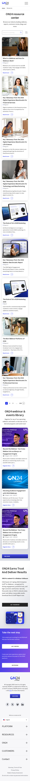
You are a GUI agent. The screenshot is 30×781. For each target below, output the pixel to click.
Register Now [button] (7, 466)
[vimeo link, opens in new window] (17, 704)
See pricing (15, 665)
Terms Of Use (18, 767)
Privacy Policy (15, 770)
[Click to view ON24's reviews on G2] (7, 564)
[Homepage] (8, 3)
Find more (7, 556)
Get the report (15, 604)
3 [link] (13, 403)
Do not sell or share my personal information (15, 775)
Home (3, 8)
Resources (9, 8)
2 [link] (10, 403)
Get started (15, 646)
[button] (15, 727)
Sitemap (10, 767)
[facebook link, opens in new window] (7, 704)
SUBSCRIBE (15, 696)
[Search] (21, 32)
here (10, 690)
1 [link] (7, 403)
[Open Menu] (26, 3)
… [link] (16, 403)
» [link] (23, 403)
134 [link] (20, 403)
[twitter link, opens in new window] (12, 704)
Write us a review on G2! (15, 715)
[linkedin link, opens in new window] (22, 704)
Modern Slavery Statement (15, 773)
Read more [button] (6, 73)
